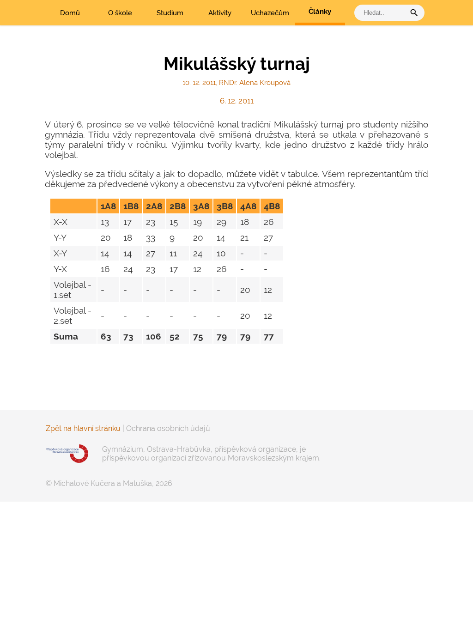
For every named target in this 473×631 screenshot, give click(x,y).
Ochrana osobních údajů (168, 428)
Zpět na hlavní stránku (83, 428)
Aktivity (219, 13)
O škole (120, 13)
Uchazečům (270, 13)
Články (320, 11)
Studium (170, 13)
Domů (70, 13)
